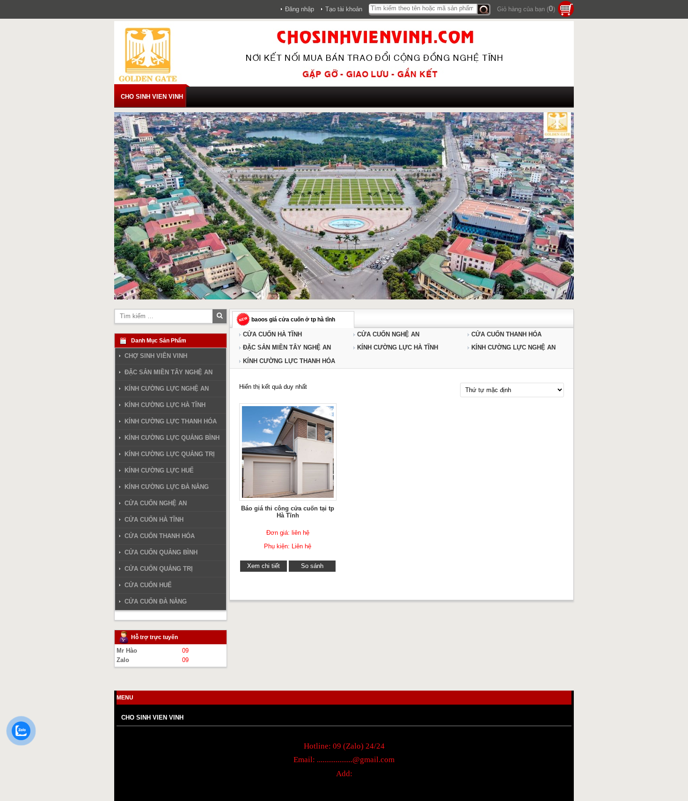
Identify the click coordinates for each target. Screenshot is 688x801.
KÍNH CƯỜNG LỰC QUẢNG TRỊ (169, 454)
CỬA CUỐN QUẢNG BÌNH (161, 552)
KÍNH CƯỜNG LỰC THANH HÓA (289, 360)
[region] (344, 205)
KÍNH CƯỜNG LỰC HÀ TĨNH (397, 347)
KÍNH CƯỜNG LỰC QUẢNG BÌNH (172, 437)
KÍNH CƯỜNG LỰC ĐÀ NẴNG (166, 486)
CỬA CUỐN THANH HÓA (506, 334)
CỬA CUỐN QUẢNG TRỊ (158, 568)
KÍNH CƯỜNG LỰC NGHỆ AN (513, 347)
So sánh (312, 565)
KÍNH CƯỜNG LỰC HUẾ (159, 470)
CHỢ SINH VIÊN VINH (155, 356)
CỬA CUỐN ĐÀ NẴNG (155, 601)
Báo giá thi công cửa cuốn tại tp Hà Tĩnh (287, 512)
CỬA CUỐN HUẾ (148, 585)
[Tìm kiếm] (484, 10)
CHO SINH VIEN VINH (152, 96)
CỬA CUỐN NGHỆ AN (388, 334)
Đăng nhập (299, 9)
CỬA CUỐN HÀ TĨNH (272, 334)
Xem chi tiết (263, 565)
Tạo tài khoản (343, 9)
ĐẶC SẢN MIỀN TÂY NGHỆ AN (287, 347)
